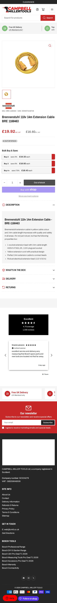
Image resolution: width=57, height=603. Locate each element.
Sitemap (5, 516)
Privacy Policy (8, 509)
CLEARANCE (28, 2)
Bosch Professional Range (13, 547)
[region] (28, 355)
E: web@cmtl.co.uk (10, 529)
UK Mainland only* (16, 30)
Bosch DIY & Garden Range (14, 550)
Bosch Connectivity (10, 568)
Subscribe (47, 422)
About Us (6, 495)
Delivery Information (10, 502)
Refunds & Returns (10, 505)
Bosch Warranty (9, 564)
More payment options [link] (28, 196)
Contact (5, 498)
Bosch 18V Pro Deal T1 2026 (14, 554)
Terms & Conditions (10, 512)
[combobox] (28, 18)
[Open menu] (52, 9)
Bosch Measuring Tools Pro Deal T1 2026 (20, 557)
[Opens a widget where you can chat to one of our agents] (10, 598)
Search (50, 18)
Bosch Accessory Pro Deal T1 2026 (17, 561)
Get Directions (8, 533)
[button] (5, 355)
